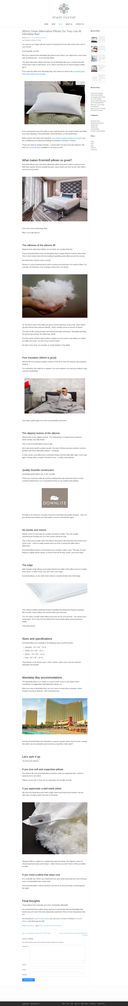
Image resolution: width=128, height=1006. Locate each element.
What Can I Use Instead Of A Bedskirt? (102, 67)
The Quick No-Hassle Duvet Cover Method (102, 38)
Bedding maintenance (97, 123)
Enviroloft (46, 925)
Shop (53, 24)
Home (46, 24)
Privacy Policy (84, 1003)
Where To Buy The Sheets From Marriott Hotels (102, 77)
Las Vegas (51, 925)
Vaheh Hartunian (41, 37)
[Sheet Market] (64, 10)
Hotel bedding (30, 925)
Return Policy (101, 1003)
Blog (60, 24)
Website (24, 975)
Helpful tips (94, 127)
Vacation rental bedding (98, 131)
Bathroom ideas (95, 121)
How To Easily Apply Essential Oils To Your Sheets (36, 933)
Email (24, 969)
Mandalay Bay (57, 925)
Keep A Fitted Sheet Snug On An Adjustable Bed (102, 58)
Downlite (41, 925)
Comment (25, 946)
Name (24, 964)
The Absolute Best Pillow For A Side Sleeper (102, 47)
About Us (69, 24)
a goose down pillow (41, 919)
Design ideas (94, 125)
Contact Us (80, 24)
